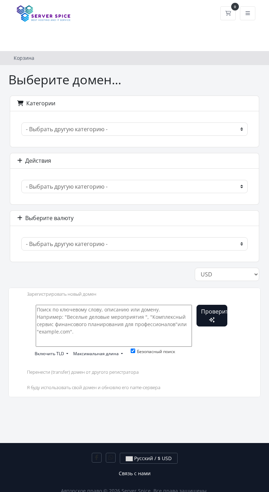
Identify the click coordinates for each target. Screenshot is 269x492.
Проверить (214, 311)
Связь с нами (135, 473)
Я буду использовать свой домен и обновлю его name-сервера (93, 387)
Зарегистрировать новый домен (61, 294)
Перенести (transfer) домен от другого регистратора (83, 372)
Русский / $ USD (152, 458)
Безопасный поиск (156, 351)
